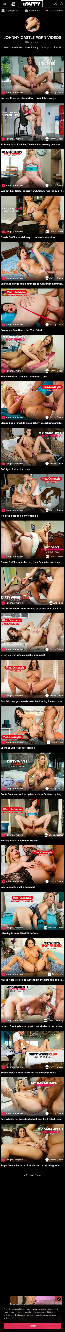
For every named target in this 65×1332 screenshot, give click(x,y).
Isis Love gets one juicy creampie (19, 515)
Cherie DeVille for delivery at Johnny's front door (28, 237)
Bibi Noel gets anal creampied (18, 887)
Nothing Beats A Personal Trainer (19, 840)
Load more (35, 1175)
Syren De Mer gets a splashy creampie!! (23, 654)
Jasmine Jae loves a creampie (18, 747)
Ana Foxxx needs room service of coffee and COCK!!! (31, 608)
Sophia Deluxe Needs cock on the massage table (28, 1072)
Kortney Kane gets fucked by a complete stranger (29, 98)
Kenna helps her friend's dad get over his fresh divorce (31, 1119)
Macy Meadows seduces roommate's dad (24, 376)
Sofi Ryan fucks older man (15, 469)
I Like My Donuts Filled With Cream (20, 933)
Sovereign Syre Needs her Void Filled (21, 330)
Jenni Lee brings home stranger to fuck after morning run (33, 283)
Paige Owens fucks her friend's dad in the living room (30, 1165)
